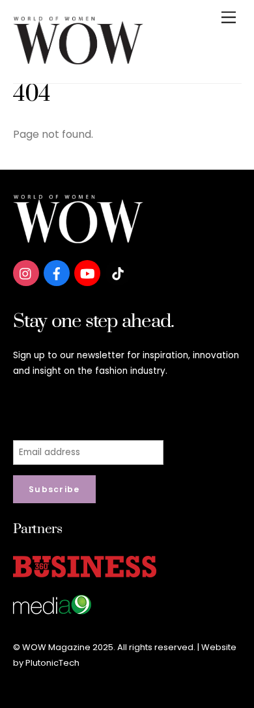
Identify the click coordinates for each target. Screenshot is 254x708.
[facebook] (57, 273)
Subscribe (54, 489)
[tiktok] (118, 273)
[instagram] (26, 273)
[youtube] (87, 273)
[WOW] (78, 59)
